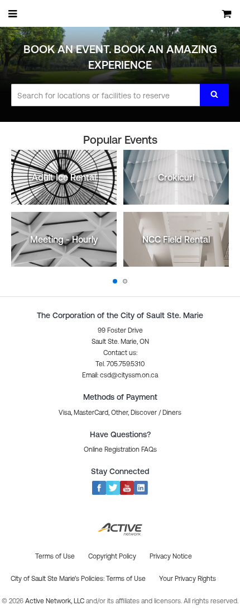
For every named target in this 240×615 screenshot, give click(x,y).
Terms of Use (126, 579)
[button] (120, 375)
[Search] (214, 95)
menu (13, 13)
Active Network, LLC (55, 601)
